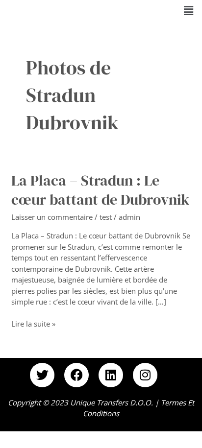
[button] (188, 10)
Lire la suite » (33, 323)
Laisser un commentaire (52, 217)
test (106, 217)
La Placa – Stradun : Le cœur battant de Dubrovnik (100, 190)
